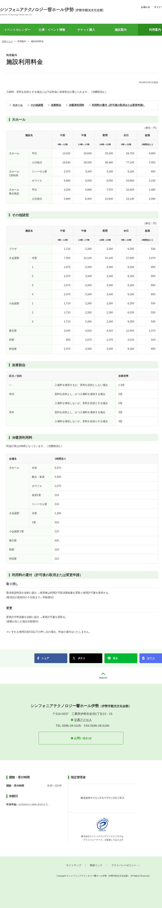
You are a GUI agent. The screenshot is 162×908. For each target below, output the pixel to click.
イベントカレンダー (17, 29)
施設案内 (121, 29)
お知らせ (145, 7)
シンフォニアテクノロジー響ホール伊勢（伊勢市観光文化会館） (52, 11)
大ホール (18, 105)
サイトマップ (73, 865)
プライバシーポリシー (123, 865)
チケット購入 (86, 29)
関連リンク (96, 865)
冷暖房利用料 (76, 105)
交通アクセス (83, 719)
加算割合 (56, 105)
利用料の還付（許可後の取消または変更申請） (118, 105)
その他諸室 (37, 105)
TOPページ (7, 41)
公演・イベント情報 (52, 29)
